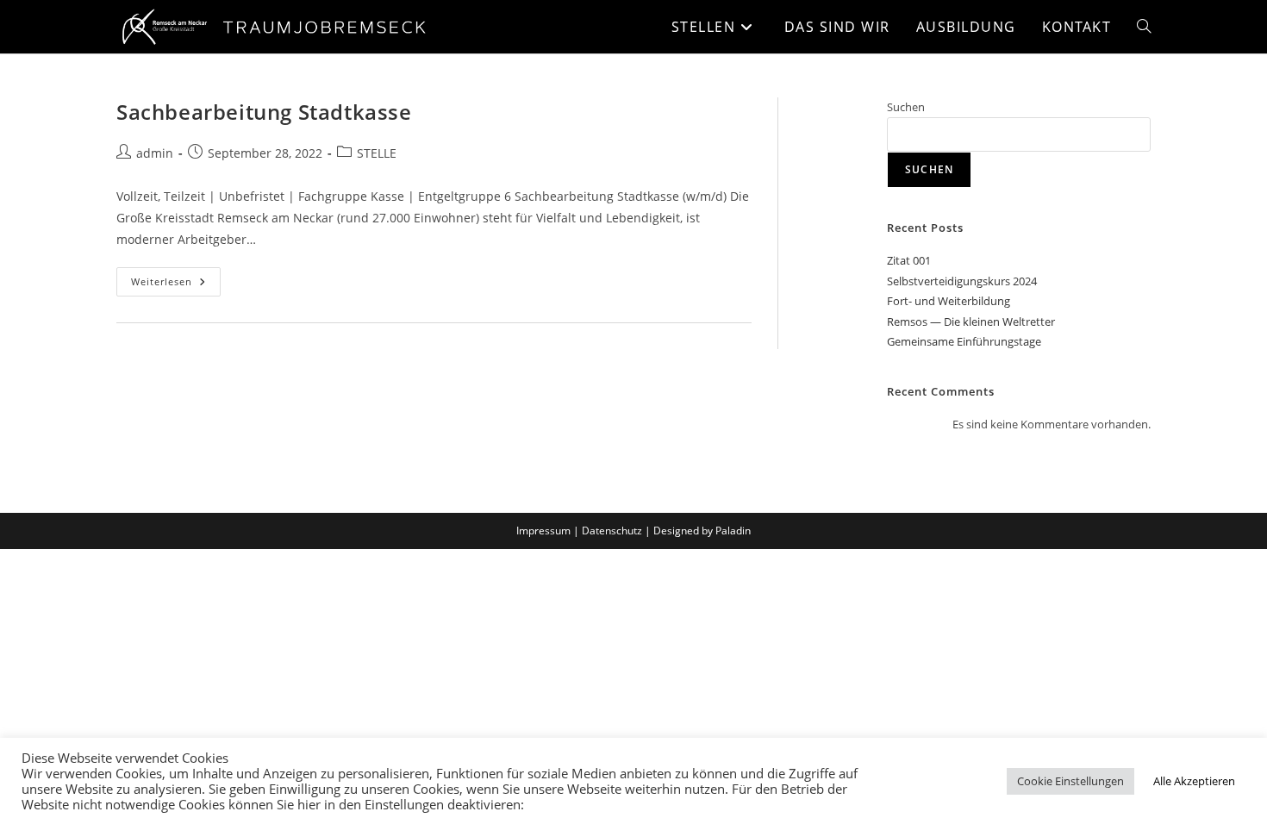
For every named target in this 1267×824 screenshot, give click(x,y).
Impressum (543, 530)
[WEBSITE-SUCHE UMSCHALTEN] (1144, 26)
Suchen (906, 107)
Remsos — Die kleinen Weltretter (971, 321)
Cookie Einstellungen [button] (1070, 781)
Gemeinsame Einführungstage (964, 341)
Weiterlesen (176, 277)
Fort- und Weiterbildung (948, 301)
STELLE (376, 153)
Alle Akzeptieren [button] (1194, 781)
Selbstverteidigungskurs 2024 (962, 281)
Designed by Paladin (702, 530)
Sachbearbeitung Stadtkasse (264, 111)
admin (154, 153)
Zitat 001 (909, 260)
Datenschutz (612, 530)
